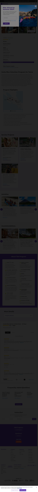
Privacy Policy (19, 488)
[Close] (36, 487)
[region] (19, 489)
